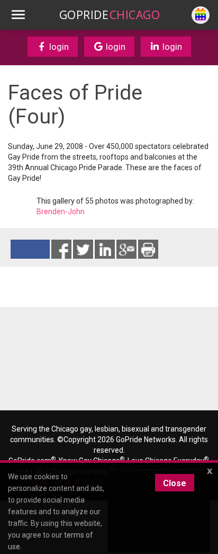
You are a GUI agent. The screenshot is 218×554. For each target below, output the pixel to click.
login (58, 46)
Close (174, 483)
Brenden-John (61, 211)
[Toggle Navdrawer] (18, 14)
